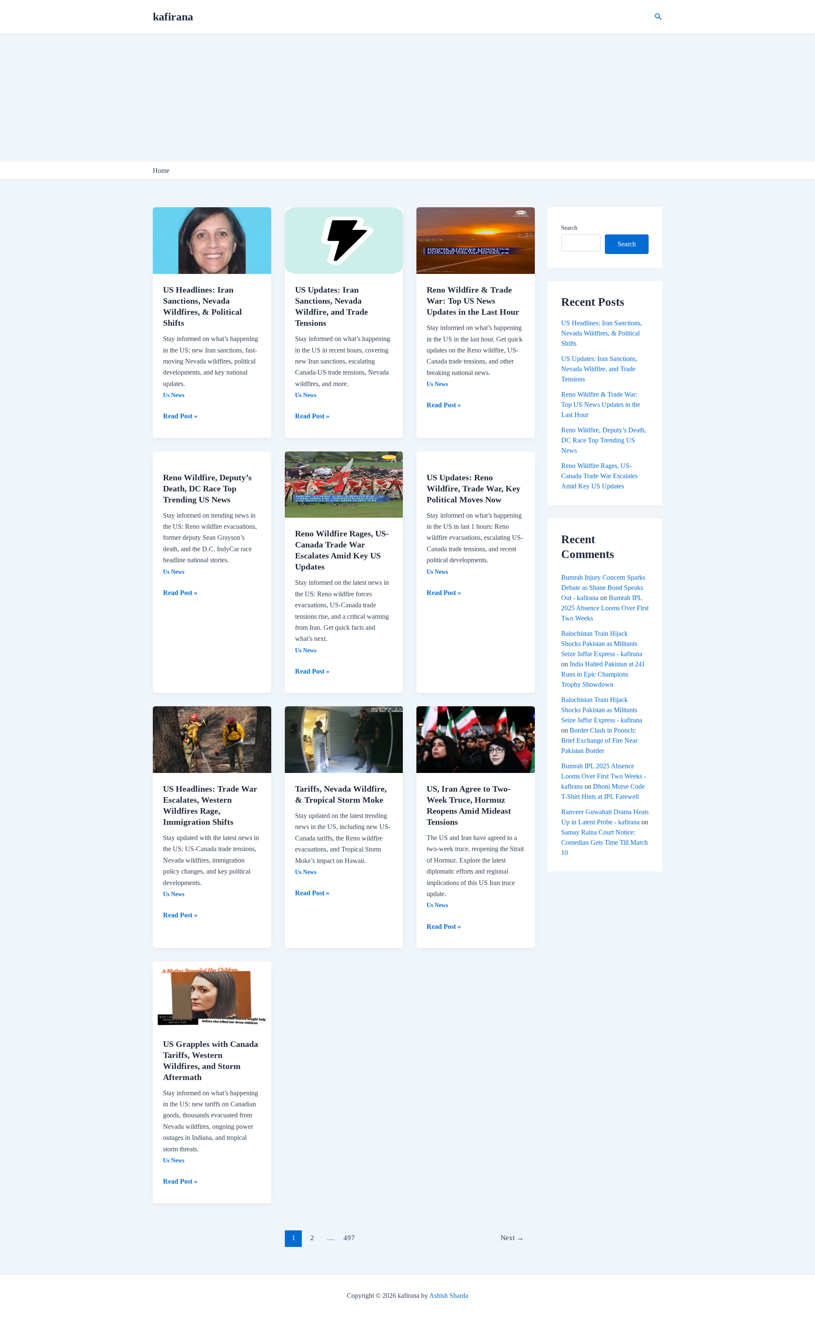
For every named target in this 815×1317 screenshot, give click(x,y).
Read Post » (180, 415)
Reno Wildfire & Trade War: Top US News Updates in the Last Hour (473, 300)
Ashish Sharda (448, 1295)
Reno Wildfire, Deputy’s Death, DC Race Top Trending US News (207, 488)
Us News (173, 395)
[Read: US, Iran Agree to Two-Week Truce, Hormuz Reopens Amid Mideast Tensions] (475, 738)
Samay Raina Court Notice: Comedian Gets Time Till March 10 (604, 842)
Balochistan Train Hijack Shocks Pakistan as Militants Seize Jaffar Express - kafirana (601, 643)
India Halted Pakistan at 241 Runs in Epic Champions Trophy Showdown (603, 674)
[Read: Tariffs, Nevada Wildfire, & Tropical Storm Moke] (344, 738)
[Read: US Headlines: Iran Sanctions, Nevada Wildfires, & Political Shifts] (212, 239)
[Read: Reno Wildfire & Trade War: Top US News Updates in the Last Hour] (475, 239)
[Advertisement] (407, 98)
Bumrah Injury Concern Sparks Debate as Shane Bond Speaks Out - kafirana (603, 587)
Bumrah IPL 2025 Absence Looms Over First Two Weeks (605, 608)
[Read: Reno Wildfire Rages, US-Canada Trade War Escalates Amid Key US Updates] (344, 484)
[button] (658, 17)
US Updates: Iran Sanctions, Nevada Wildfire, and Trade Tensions (599, 369)
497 (349, 1238)
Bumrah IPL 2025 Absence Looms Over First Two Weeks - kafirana (603, 776)
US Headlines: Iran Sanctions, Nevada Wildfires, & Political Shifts (601, 333)
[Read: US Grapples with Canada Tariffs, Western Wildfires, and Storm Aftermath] (212, 994)
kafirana (173, 17)
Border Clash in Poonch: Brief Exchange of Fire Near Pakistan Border (599, 740)
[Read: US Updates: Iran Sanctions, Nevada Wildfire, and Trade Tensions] (344, 239)
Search (569, 228)
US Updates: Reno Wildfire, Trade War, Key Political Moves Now (473, 488)
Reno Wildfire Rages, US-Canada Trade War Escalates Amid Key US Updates (599, 476)
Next (512, 1238)
